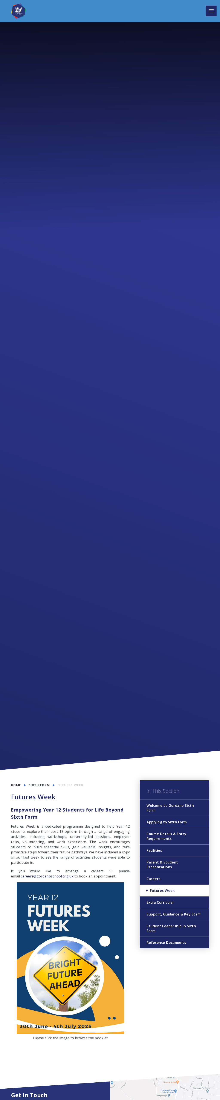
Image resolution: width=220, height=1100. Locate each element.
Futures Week (70, 785)
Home (16, 785)
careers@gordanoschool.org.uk (47, 876)
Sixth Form (39, 785)
